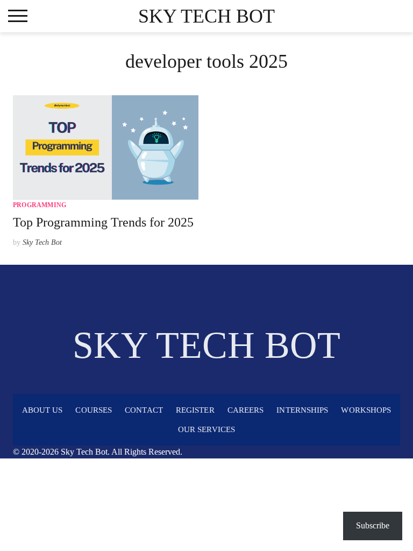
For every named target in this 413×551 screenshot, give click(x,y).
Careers (245, 410)
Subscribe (372, 525)
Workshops (366, 410)
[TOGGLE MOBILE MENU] (17, 16)
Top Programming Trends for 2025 (103, 222)
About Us (42, 410)
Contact (144, 410)
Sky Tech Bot (206, 16)
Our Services (206, 429)
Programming (39, 205)
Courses (93, 410)
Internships (302, 410)
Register (195, 410)
